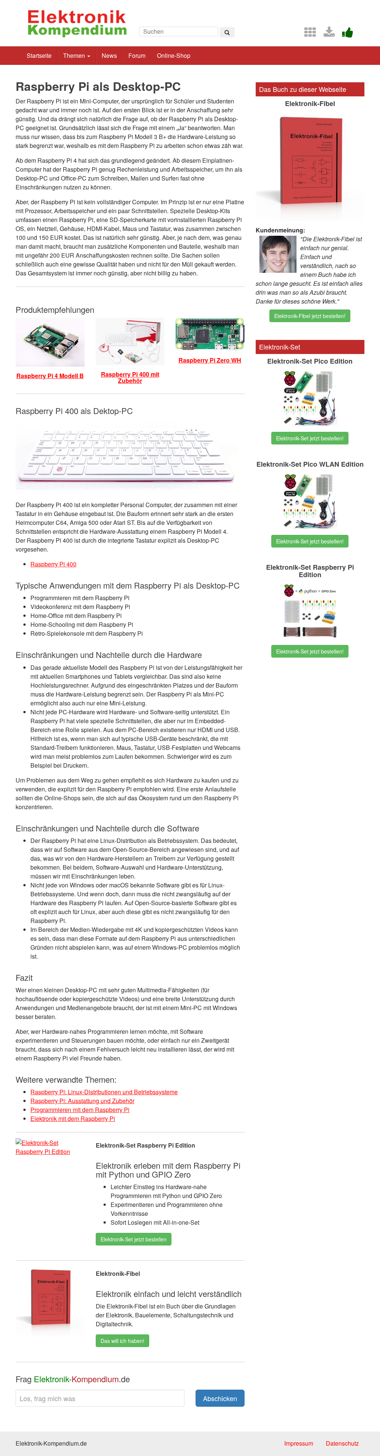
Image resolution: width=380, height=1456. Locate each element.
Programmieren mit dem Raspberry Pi (80, 1109)
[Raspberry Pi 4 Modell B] (50, 341)
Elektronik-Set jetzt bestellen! (310, 438)
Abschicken (220, 1398)
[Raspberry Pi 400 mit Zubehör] (130, 340)
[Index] (307, 34)
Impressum (298, 1443)
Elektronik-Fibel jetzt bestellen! (309, 316)
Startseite (39, 55)
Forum (136, 55)
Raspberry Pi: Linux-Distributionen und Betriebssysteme (104, 1092)
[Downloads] (326, 34)
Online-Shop (173, 55)
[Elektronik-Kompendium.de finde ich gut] (344, 34)
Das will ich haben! (122, 1340)
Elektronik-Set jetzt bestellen (134, 1239)
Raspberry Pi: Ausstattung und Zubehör (82, 1100)
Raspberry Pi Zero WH (209, 360)
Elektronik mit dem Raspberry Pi (72, 1118)
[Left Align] (227, 32)
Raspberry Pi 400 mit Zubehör (130, 377)
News (109, 55)
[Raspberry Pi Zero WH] (210, 333)
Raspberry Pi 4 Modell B (50, 375)
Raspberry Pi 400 (53, 564)
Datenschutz (342, 1443)
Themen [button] (74, 55)
